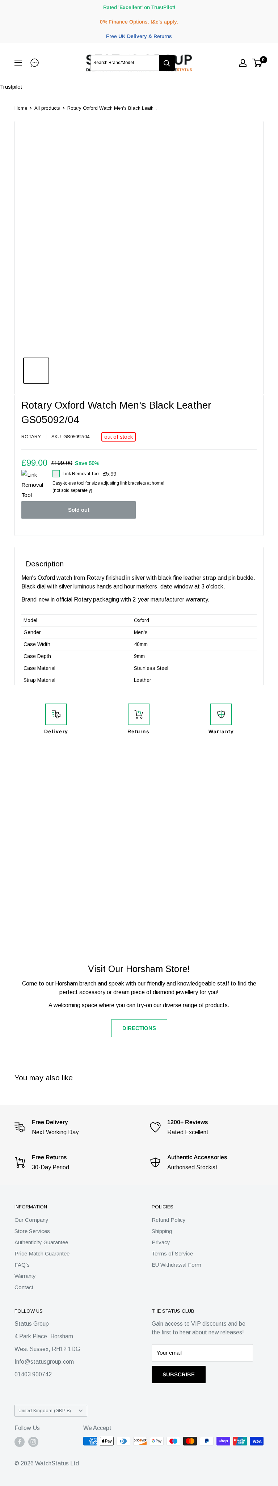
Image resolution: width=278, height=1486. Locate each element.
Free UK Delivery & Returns (139, 36)
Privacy (161, 1242)
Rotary (31, 436)
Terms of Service (172, 1253)
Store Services (32, 1231)
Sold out (78, 510)
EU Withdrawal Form (176, 1265)
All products (47, 108)
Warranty (25, 1276)
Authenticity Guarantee (41, 1242)
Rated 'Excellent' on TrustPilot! (139, 7)
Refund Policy (169, 1220)
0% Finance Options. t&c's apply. (139, 22)
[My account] (243, 63)
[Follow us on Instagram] (33, 1442)
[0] (257, 63)
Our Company (31, 1220)
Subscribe (179, 1374)
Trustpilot (11, 87)
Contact (23, 1287)
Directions (139, 1028)
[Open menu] (19, 63)
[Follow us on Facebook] (19, 1442)
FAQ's (22, 1265)
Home (20, 108)
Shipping (162, 1231)
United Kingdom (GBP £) (44, 1410)
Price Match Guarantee (42, 1253)
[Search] (167, 63)
